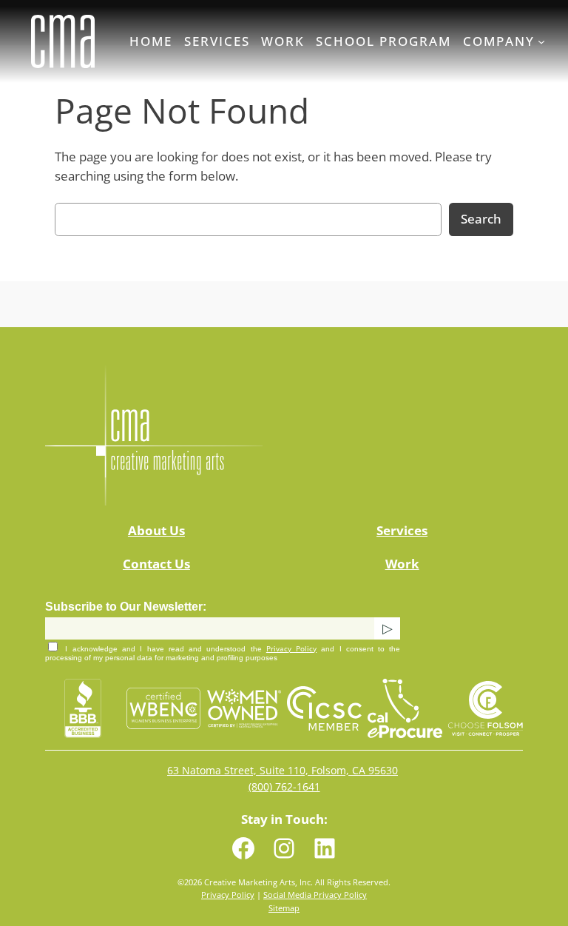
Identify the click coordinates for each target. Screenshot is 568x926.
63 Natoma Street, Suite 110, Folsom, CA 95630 (282, 770)
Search (481, 218)
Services (401, 530)
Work (402, 563)
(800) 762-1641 (284, 786)
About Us (156, 530)
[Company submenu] (541, 41)
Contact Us (156, 563)
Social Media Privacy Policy (315, 894)
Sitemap (284, 907)
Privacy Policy (291, 648)
